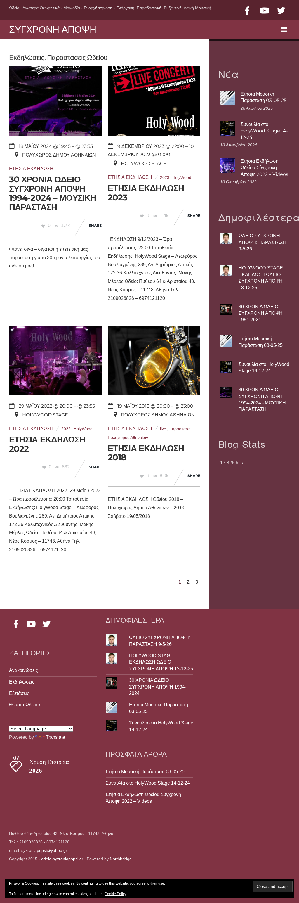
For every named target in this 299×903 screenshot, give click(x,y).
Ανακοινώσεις (23, 670)
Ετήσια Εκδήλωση (31, 169)
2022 (66, 429)
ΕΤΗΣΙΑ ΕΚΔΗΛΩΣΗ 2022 (47, 444)
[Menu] (285, 30)
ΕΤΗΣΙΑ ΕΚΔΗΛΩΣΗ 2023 (146, 193)
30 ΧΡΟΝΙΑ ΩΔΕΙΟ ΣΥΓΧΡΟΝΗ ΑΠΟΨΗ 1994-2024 (261, 313)
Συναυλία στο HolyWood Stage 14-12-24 (264, 131)
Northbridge (121, 859)
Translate (55, 737)
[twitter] (281, 10)
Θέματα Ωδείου (24, 704)
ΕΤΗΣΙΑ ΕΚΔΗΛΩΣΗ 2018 (146, 453)
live (163, 429)
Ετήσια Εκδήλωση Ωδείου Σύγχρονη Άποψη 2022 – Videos (264, 167)
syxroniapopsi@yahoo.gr (44, 850)
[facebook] (247, 10)
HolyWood (181, 177)
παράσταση (180, 429)
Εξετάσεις (19, 693)
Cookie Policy (115, 894)
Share (95, 225)
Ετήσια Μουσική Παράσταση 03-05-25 (263, 97)
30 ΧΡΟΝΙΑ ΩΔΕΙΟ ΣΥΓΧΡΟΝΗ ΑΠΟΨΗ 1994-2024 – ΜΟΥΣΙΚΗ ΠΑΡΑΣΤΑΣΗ (52, 193)
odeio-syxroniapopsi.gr (62, 859)
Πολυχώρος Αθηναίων (128, 437)
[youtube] (264, 10)
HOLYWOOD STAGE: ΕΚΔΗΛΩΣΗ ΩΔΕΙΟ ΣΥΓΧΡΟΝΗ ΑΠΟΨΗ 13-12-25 (161, 662)
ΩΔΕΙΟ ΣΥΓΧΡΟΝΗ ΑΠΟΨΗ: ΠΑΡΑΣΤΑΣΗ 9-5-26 (262, 242)
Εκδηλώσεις (21, 681)
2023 (164, 177)
